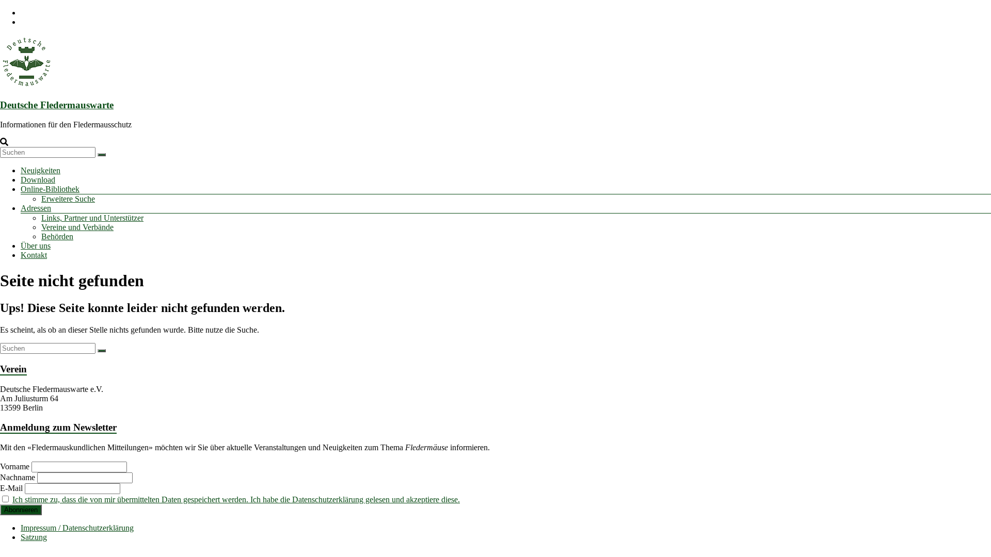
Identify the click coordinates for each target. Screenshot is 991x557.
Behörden (57, 236)
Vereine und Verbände (77, 227)
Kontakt (34, 255)
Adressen (36, 208)
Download (38, 179)
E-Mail (11, 488)
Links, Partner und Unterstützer (92, 218)
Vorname (14, 466)
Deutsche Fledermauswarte (57, 105)
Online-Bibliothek (50, 189)
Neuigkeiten (40, 170)
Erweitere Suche (68, 198)
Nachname (17, 477)
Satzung (34, 537)
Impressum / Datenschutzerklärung (77, 527)
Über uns (36, 245)
